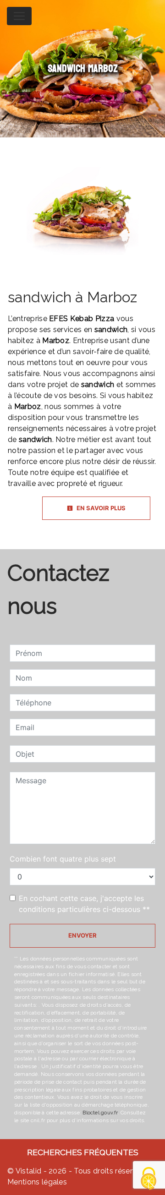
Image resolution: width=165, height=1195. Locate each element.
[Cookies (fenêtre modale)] (149, 1179)
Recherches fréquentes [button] (82, 1152)
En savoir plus (100, 508)
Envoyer (82, 935)
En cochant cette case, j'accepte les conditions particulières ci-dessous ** (84, 904)
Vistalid (29, 1171)
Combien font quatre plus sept (63, 858)
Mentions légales (37, 1182)
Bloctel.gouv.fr (99, 1112)
